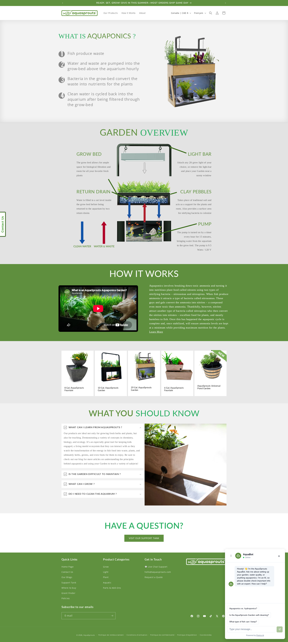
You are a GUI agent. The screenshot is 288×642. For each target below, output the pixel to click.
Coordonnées (206, 635)
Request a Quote (154, 577)
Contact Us (67, 572)
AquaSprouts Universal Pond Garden (208, 387)
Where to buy (69, 587)
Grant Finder (68, 593)
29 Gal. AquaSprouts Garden (141, 389)
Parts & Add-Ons (112, 587)
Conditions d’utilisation (137, 635)
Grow (106, 566)
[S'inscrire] (112, 615)
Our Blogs (67, 577)
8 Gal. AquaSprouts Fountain (74, 389)
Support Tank (69, 582)
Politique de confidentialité (162, 635)
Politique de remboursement (111, 635)
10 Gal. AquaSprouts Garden (108, 389)
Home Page (68, 566)
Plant (106, 577)
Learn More (156, 331)
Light (105, 572)
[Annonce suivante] (225, 3)
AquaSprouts (89, 635)
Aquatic (107, 582)
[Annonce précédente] (62, 3)
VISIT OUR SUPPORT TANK (144, 538)
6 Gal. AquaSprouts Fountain (174, 389)
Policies (66, 598)
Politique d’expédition (187, 635)
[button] (210, 13)
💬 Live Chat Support (156, 566)
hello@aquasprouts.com (158, 572)
